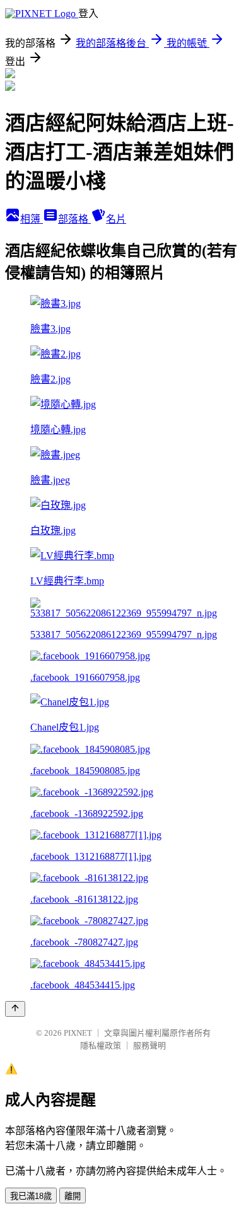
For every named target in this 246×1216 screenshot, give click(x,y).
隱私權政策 (100, 1045)
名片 (116, 219)
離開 (72, 1196)
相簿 (31, 219)
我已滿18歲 (31, 1196)
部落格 (74, 219)
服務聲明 (149, 1045)
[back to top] (15, 1009)
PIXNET (78, 1033)
